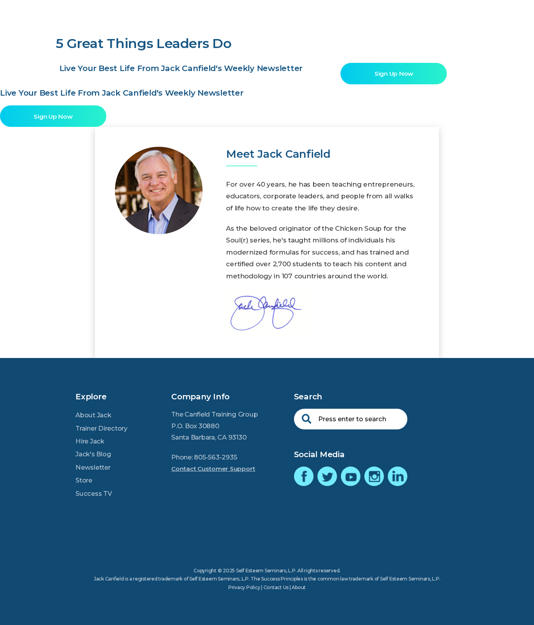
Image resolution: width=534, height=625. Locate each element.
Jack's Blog (93, 454)
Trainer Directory (101, 428)
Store (83, 480)
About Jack (93, 415)
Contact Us (276, 587)
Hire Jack (89, 441)
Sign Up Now (394, 73)
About (299, 587)
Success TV (93, 493)
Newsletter (93, 467)
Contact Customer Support (213, 468)
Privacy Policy (244, 587)
